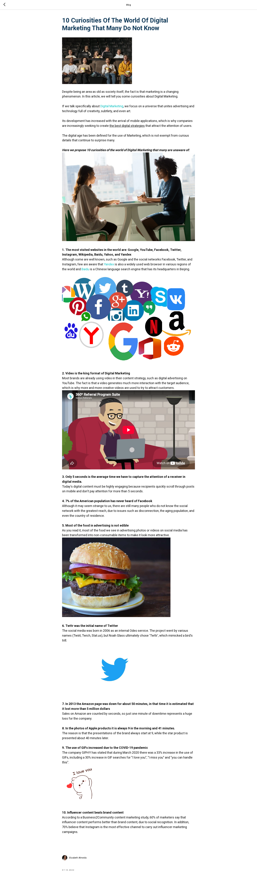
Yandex (109, 264)
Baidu (85, 269)
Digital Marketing (111, 106)
